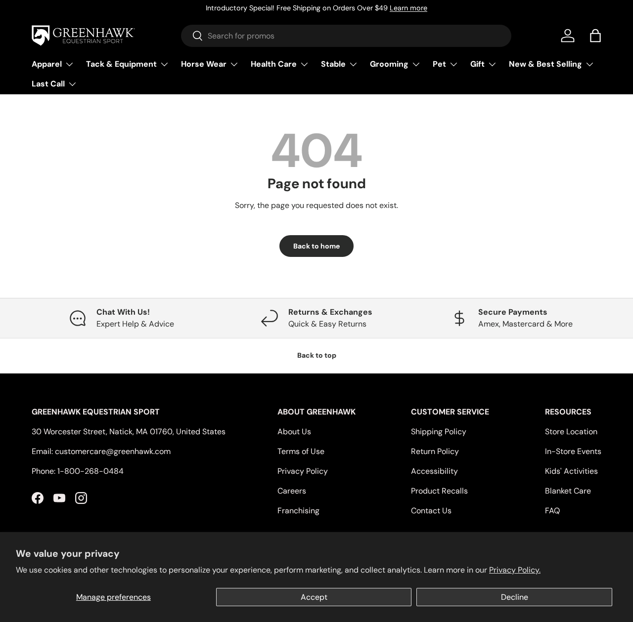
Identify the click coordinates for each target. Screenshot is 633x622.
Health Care (274, 64)
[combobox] (346, 36)
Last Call (48, 84)
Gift (477, 64)
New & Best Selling (545, 64)
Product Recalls (439, 491)
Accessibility (434, 471)
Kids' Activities (571, 471)
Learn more (408, 7)
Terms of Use (300, 451)
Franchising (298, 510)
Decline (514, 597)
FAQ (552, 510)
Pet (439, 64)
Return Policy (435, 451)
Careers (291, 491)
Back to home (316, 246)
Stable (333, 64)
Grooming (389, 64)
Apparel (47, 64)
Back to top (316, 355)
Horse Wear (203, 64)
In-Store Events (573, 451)
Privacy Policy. (515, 570)
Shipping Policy (438, 431)
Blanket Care (568, 491)
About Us (294, 431)
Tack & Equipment (121, 64)
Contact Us (431, 510)
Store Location (571, 431)
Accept (314, 597)
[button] (595, 35)
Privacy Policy (302, 471)
